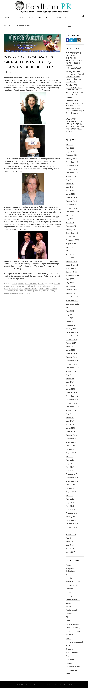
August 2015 (71, 534)
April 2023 (70, 254)
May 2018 (70, 421)
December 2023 (72, 233)
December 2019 (72, 361)
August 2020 (71, 343)
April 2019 (70, 386)
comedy (25, 286)
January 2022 (71, 293)
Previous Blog (45, 17)
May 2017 (70, 463)
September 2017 (72, 449)
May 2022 (70, 283)
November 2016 (72, 481)
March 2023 (70, 258)
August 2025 (71, 176)
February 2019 (71, 393)
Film (67, 617)
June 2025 (70, 183)
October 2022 (71, 272)
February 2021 (71, 325)
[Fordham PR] (44, 6)
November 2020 (72, 336)
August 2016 (71, 492)
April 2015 (70, 549)
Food (68, 621)
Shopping (69, 649)
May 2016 (70, 502)
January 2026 (71, 159)
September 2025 (72, 173)
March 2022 (70, 286)
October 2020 (71, 339)
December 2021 (72, 297)
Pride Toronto (44, 288)
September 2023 (72, 240)
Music (68, 638)
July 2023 (69, 247)
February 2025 (71, 198)
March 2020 (70, 350)
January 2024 (71, 230)
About (8, 17)
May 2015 (70, 545)
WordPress (39, 684)
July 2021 (69, 308)
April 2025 (70, 191)
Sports (68, 656)
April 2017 (70, 467)
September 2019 (72, 368)
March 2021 (70, 322)
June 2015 (70, 541)
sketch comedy (20, 291)
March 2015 (70, 552)
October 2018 (71, 403)
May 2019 (70, 382)
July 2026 (69, 144)
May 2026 (70, 152)
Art (67, 575)
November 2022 (72, 269)
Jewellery (69, 635)
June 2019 (70, 378)
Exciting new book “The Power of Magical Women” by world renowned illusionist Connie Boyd (75, 76)
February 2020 (71, 354)
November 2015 (72, 524)
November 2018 (72, 400)
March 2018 (70, 428)
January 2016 (71, 517)
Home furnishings (73, 631)
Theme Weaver (66, 684)
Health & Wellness (73, 624)
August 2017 (71, 453)
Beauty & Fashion (73, 582)
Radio (68, 645)
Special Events (31, 283)
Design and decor (73, 599)
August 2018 (71, 410)
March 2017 (70, 471)
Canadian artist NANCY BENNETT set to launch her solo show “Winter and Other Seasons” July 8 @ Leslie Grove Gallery (75, 108)
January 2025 (71, 201)
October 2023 (71, 237)
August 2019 (71, 371)
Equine (68, 603)
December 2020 (72, 332)
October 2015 (71, 527)
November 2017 (72, 442)
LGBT (21, 288)
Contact (61, 17)
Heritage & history (73, 628)
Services (20, 17)
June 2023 (70, 251)
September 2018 (72, 407)
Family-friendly (72, 610)
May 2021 (70, 315)
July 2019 (69, 375)
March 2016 (70, 510)
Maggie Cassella (30, 288)
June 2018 (70, 417)
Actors (14, 283)
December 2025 (72, 162)
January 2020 (71, 357)
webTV (68, 674)
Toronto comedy (48, 291)
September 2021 (72, 304)
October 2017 (71, 446)
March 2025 (70, 194)
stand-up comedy (34, 291)
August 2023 (71, 244)
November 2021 (72, 300)
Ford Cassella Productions (40, 286)
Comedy (69, 592)
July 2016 (69, 495)
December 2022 (72, 265)
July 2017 (69, 456)
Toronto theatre (10, 293)
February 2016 (71, 513)
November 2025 (72, 166)
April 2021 (70, 318)
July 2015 (69, 538)
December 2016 (72, 478)
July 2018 (69, 414)
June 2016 (70, 499)
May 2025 (70, 187)
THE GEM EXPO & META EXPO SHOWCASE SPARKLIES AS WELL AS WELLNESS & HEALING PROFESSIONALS (75, 60)
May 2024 (70, 219)
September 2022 (72, 276)
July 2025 (69, 180)
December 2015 (72, 520)
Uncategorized (71, 670)
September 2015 (72, 531)
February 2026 (71, 155)
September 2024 (72, 212)
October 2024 (71, 208)
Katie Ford (13, 288)
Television (70, 660)
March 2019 (70, 389)
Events (21, 283)
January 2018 (71, 435)
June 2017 (70, 460)
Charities (69, 589)
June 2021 (70, 311)
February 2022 (71, 290)
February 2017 (71, 474)
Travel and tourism (73, 667)
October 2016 (71, 485)
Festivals (69, 614)
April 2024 (70, 222)
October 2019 (71, 364)
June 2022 (70, 279)
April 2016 (70, 506)
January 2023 (71, 261)
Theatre (41, 283)
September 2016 (72, 488)
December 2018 (72, 396)
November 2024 (72, 205)
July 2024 (69, 215)
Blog (31, 17)
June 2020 (70, 347)
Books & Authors (72, 585)
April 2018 (70, 425)
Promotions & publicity (75, 642)
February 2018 (71, 432)
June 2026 (70, 148)
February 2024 (71, 226)
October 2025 (71, 169)
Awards (69, 578)
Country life (70, 596)
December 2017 (72, 439)
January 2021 (71, 329)
